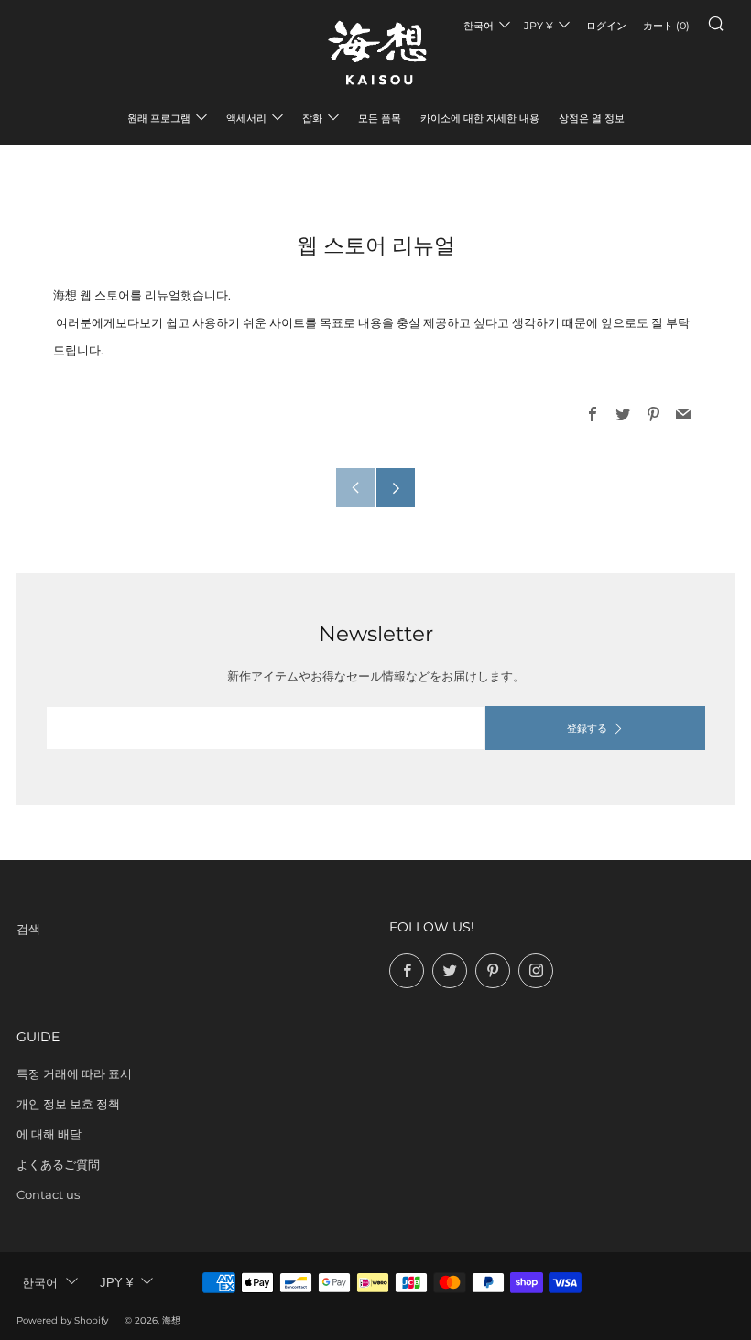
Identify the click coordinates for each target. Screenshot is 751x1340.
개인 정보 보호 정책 (68, 1103)
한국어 (478, 25)
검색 (28, 928)
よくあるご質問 (58, 1164)
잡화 (312, 118)
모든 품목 (379, 118)
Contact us (48, 1194)
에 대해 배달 (49, 1134)
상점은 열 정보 (592, 118)
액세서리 (246, 118)
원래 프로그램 (158, 118)
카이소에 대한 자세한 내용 (479, 118)
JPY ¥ (538, 25)
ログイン (606, 25)
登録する (587, 728)
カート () (666, 25)
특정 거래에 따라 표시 (74, 1073)
